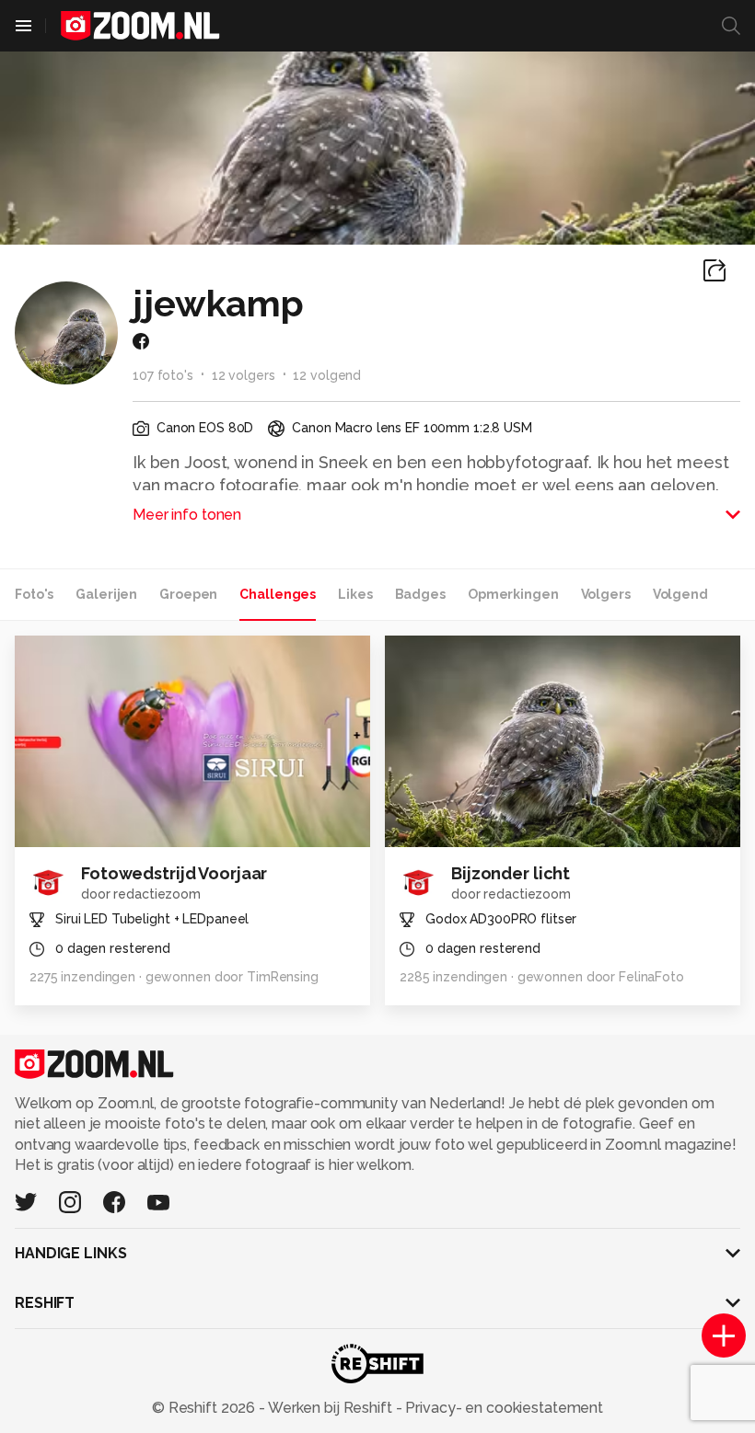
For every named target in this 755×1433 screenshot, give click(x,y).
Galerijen (106, 594)
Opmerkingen (513, 594)
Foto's (34, 594)
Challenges (277, 594)
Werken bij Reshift (330, 1407)
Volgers (606, 594)
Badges (420, 594)
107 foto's (163, 375)
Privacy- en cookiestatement (502, 1407)
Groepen (188, 594)
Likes (355, 594)
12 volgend (327, 375)
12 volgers (243, 375)
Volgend (680, 594)
